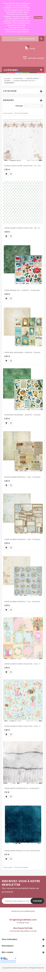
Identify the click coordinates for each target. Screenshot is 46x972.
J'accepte (38, 17)
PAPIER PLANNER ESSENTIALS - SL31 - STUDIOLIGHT (23, 602)
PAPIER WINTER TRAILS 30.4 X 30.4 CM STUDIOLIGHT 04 (23, 851)
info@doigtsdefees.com (23, 919)
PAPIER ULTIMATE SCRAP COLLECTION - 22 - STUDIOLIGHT (23, 166)
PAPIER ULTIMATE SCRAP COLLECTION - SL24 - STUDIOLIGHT (23, 726)
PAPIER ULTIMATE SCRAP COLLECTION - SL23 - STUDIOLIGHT (23, 664)
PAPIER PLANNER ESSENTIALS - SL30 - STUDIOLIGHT (23, 539)
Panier (30, 48)
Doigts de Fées (22, 968)
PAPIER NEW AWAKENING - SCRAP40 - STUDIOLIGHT (23, 415)
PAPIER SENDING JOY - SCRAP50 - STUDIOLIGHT (22, 290)
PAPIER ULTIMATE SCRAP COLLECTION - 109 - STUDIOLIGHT (23, 228)
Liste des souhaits (33, 58)
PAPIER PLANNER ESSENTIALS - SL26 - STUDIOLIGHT (23, 477)
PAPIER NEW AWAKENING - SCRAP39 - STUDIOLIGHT (23, 352)
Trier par (19, 106)
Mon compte (7, 952)
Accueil (7, 78)
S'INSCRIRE (37, 901)
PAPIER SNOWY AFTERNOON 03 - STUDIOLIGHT (21, 788)
